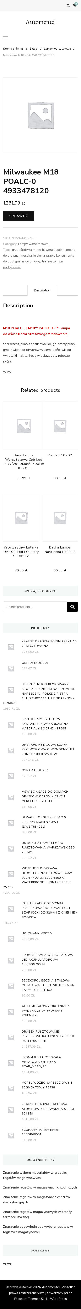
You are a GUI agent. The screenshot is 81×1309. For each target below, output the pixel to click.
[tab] (42, 290)
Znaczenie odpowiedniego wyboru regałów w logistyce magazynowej (38, 1229)
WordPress (58, 1298)
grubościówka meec (26, 249)
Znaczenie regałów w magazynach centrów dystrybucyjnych (36, 1200)
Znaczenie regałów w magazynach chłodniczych (40, 1187)
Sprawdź (18, 216)
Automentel (41, 22)
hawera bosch (52, 249)
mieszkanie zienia (32, 255)
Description (42, 290)
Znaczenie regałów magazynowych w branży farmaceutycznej (37, 1215)
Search (72, 607)
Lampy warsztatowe (33, 244)
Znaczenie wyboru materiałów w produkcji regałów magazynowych (35, 1175)
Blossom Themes (27, 1298)
